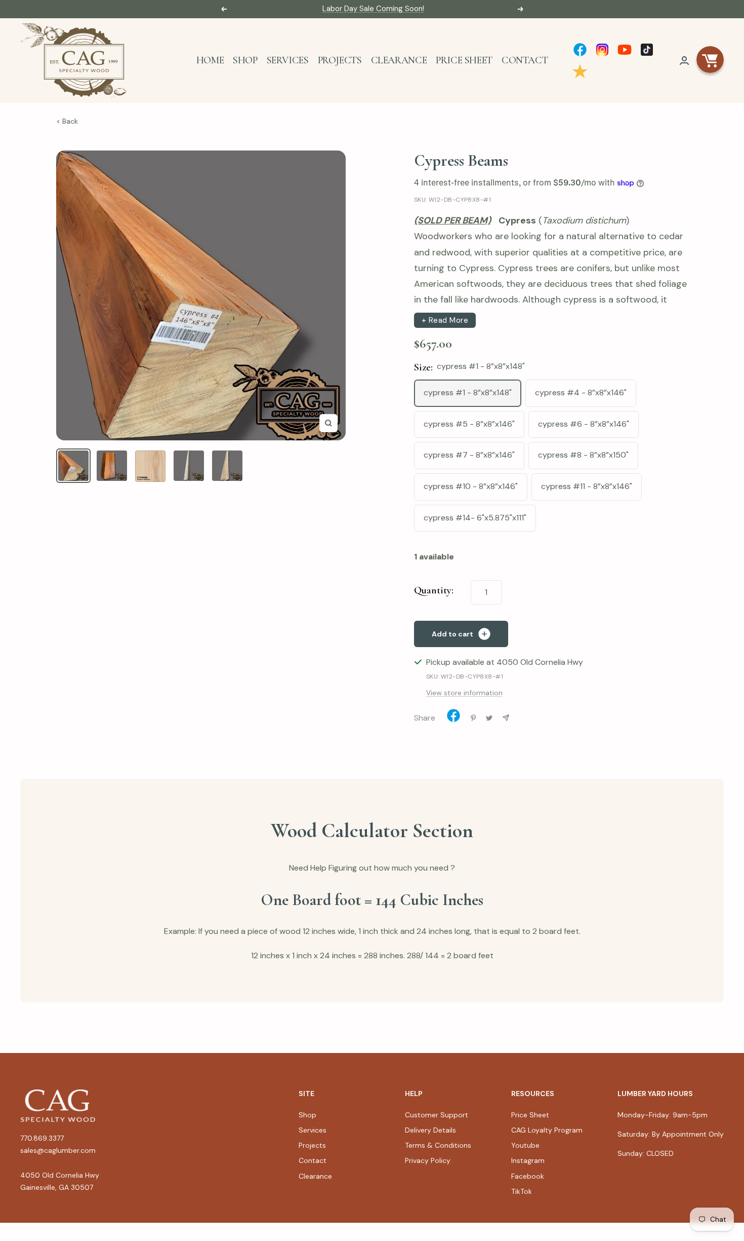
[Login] (684, 60)
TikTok (521, 1191)
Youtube (525, 1145)
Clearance (399, 60)
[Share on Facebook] (453, 717)
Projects (340, 60)
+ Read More (445, 320)
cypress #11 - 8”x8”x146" (586, 486)
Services (288, 60)
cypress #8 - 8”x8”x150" (583, 454)
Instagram (528, 1160)
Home (210, 60)
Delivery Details (430, 1130)
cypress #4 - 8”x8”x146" (581, 392)
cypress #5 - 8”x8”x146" (469, 424)
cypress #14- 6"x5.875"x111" (475, 517)
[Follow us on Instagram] (602, 50)
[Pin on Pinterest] (473, 718)
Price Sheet (464, 60)
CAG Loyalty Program (547, 1130)
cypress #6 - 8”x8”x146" (583, 424)
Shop (245, 60)
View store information (464, 692)
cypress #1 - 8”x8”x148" (468, 392)
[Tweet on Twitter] (489, 718)
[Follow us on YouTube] (624, 50)
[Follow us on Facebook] (580, 50)
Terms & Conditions (438, 1145)
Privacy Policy (427, 1160)
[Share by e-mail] (506, 717)
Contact (525, 60)
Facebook (527, 1176)
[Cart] (710, 60)
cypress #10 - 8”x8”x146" (471, 486)
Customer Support (436, 1114)
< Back (67, 121)
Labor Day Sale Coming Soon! (373, 9)
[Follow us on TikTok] (647, 50)
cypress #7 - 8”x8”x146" (469, 454)
